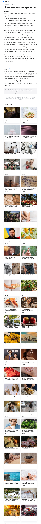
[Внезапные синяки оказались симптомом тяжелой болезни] (29, 375)
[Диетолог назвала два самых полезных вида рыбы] (29, 115)
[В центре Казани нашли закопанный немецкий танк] (12, 271)
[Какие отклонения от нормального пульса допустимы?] (29, 167)
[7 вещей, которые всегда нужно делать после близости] (12, 409)
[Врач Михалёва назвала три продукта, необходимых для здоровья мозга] (12, 305)
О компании (5, 523)
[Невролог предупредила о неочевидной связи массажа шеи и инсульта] (12, 461)
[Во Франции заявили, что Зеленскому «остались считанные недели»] (12, 236)
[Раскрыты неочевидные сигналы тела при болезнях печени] (29, 219)
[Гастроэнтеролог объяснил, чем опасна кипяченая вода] (12, 150)
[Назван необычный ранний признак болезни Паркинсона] (29, 254)
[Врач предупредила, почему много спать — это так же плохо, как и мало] (29, 496)
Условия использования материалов (25, 523)
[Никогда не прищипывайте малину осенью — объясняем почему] (29, 288)
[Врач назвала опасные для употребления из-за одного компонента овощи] (29, 427)
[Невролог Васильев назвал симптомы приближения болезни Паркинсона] (12, 323)
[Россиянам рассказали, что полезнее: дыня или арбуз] (29, 236)
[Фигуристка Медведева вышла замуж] (12, 357)
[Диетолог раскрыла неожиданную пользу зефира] (12, 133)
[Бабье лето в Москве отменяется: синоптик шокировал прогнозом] (29, 409)
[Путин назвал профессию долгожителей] (12, 254)
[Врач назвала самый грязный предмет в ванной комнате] (12, 184)
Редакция (17, 523)
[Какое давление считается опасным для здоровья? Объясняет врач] (29, 150)
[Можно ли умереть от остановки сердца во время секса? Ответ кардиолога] (29, 478)
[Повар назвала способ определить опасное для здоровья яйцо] (12, 288)
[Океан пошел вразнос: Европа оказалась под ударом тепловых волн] (12, 478)
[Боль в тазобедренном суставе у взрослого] (29, 271)
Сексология (13, 4)
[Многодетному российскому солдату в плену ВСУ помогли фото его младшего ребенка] (12, 167)
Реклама (9, 523)
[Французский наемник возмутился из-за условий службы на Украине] (12, 219)
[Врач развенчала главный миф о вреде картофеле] (29, 392)
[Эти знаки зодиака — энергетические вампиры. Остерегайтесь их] (29, 305)
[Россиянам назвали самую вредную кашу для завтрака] (29, 513)
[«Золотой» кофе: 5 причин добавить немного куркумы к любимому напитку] (12, 340)
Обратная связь (34, 523)
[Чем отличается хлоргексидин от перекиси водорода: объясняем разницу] (12, 392)
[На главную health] (7, 1)
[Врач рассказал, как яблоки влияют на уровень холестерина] (29, 202)
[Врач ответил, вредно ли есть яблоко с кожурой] (29, 323)
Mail (1, 523)
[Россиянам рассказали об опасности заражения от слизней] (12, 513)
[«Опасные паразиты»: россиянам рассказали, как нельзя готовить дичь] (29, 444)
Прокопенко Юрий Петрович (15, 68)
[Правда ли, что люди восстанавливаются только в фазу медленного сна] (12, 444)
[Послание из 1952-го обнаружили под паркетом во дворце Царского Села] (29, 184)
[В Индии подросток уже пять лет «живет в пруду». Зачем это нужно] (12, 496)
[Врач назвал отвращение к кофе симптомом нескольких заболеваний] (12, 427)
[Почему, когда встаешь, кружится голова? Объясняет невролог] (29, 133)
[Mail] (3, 1)
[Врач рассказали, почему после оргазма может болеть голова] (12, 202)
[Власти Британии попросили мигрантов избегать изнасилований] (29, 340)
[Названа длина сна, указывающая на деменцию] (12, 115)
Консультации (7, 4)
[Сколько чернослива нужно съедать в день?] (29, 461)
